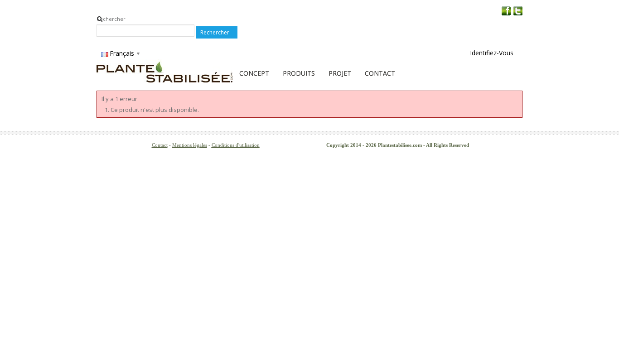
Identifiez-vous (491, 52)
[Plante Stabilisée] (164, 70)
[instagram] (517, 10)
